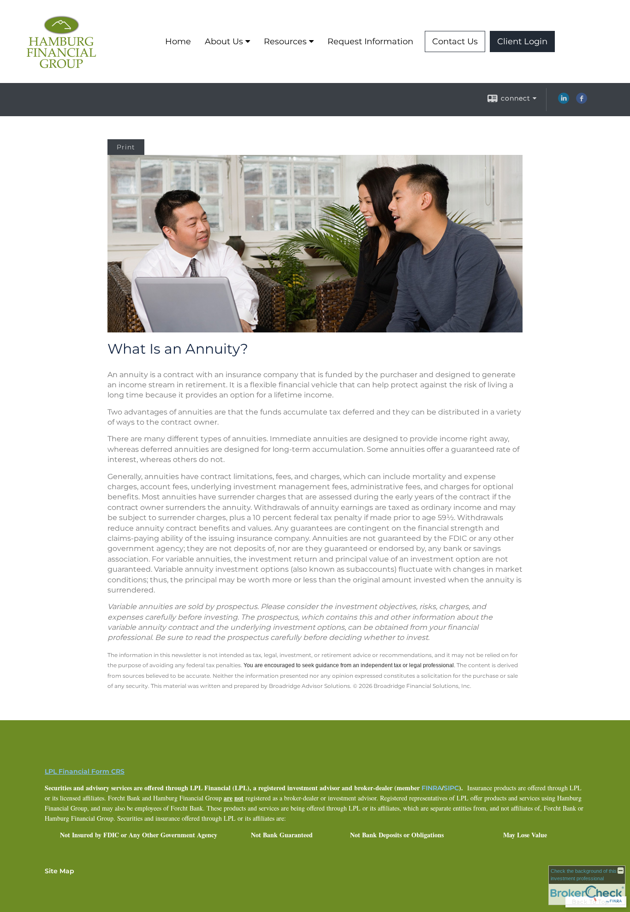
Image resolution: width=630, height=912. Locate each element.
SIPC (451, 788)
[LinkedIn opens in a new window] (563, 101)
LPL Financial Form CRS (85, 771)
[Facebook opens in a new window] (581, 101)
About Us (224, 41)
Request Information (370, 41)
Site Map (59, 871)
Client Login (522, 41)
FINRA (432, 788)
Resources (285, 41)
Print (126, 147)
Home (178, 41)
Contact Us (455, 41)
